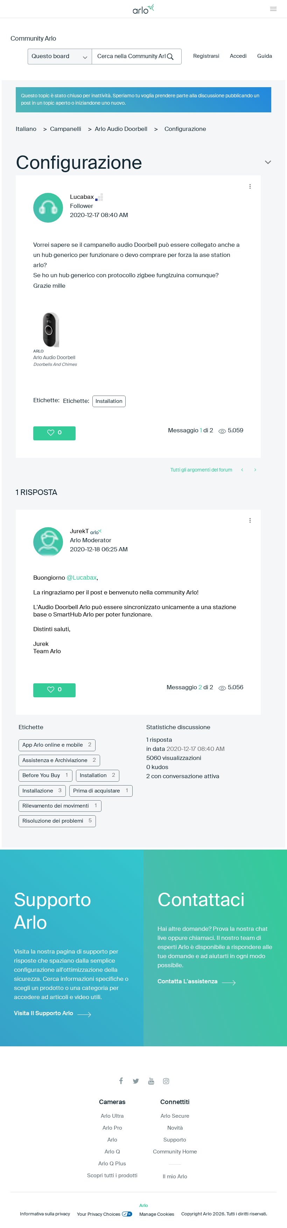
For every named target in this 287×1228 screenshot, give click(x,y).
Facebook (121, 1081)
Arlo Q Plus (112, 1163)
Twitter (136, 1081)
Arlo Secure (175, 1116)
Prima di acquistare (96, 791)
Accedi (238, 56)
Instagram (166, 1081)
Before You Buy (41, 775)
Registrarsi (206, 56)
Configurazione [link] (185, 129)
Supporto (174, 1140)
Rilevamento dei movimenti (55, 806)
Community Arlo (33, 39)
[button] (249, 186)
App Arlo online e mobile (52, 745)
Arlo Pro (112, 1128)
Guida (264, 56)
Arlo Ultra (112, 1116)
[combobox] (137, 56)
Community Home (175, 1151)
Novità (175, 1128)
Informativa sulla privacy (45, 1214)
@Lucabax (81, 577)
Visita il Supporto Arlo (43, 1014)
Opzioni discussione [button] (267, 163)
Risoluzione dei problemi (52, 821)
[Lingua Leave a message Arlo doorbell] (254, 470)
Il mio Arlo (175, 1176)
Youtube (151, 1081)
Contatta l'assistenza (188, 982)
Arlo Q (112, 1151)
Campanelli (65, 129)
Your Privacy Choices (98, 1214)
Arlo (112, 1140)
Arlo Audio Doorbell (121, 129)
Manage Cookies (156, 1214)
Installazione (37, 791)
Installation (109, 401)
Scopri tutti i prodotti (112, 1175)
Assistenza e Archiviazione (55, 760)
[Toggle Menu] (273, 9)
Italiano (26, 129)
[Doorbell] (243, 470)
